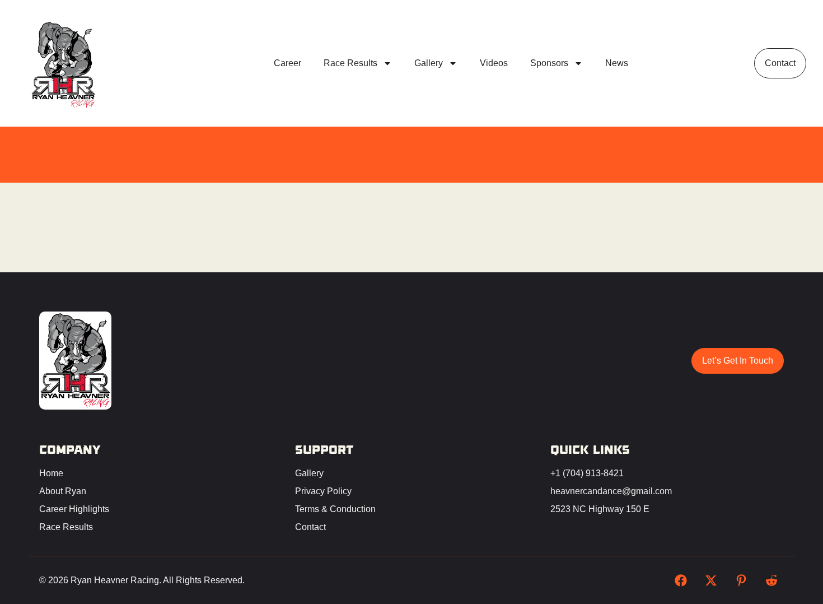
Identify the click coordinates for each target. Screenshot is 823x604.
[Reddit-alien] (771, 580)
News (616, 63)
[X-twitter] (711, 580)
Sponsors (549, 63)
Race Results (350, 63)
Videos (494, 63)
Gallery (428, 63)
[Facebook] (680, 580)
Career (287, 63)
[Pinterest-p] (741, 580)
